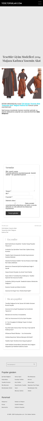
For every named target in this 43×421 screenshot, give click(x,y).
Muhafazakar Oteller (7, 388)
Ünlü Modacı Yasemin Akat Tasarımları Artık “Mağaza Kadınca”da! (9, 230)
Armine (30, 379)
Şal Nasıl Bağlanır (6, 376)
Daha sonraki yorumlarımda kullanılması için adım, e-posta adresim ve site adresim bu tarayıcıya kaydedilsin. (21, 205)
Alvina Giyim (31, 382)
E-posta (9, 197)
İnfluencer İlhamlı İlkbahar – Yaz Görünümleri (18, 333)
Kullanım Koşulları (19, 407)
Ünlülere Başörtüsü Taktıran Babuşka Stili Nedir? (19, 337)
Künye (3, 404)
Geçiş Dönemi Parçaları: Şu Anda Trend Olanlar (18, 272)
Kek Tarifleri (18, 382)
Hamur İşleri (18, 376)
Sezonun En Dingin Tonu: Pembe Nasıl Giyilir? (18, 291)
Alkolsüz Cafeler (19, 390)
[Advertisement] (21, 30)
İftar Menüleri (5, 385)
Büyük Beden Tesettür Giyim (20, 387)
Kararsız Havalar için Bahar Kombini (15, 287)
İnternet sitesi (10, 201)
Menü (40, 3)
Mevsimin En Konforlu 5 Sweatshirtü (15, 314)
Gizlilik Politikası (19, 404)
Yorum (8, 191)
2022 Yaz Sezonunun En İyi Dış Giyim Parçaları (18, 318)
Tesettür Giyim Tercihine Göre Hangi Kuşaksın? (18, 341)
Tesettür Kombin (6, 382)
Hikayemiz (4, 401)
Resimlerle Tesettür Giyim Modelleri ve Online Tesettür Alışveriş (12, 3)
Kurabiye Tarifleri (19, 379)
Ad (7, 193)
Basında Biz (5, 407)
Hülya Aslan (5, 379)
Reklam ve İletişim (19, 401)
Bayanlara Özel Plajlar (33, 385)
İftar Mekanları (31, 376)
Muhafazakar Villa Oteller (32, 389)
